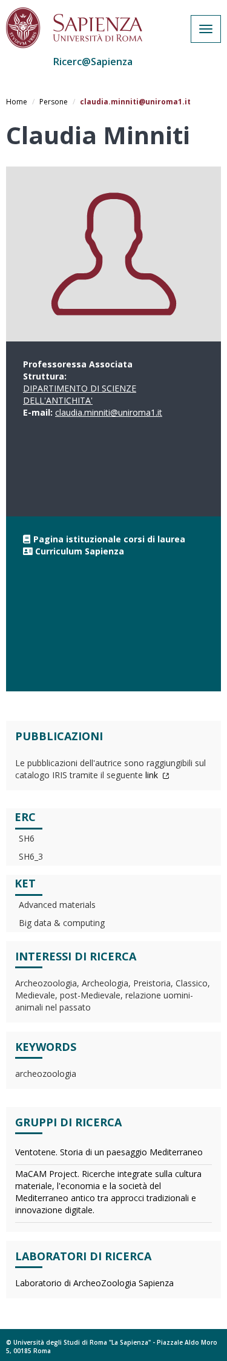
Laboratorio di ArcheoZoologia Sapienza (94, 1283)
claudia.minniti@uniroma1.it (108, 412)
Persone (53, 102)
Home (16, 102)
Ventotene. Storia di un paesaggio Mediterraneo (109, 1152)
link (152, 775)
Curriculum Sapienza (79, 551)
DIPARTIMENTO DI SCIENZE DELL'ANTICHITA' (79, 394)
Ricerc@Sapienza (93, 61)
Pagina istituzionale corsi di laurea (109, 539)
